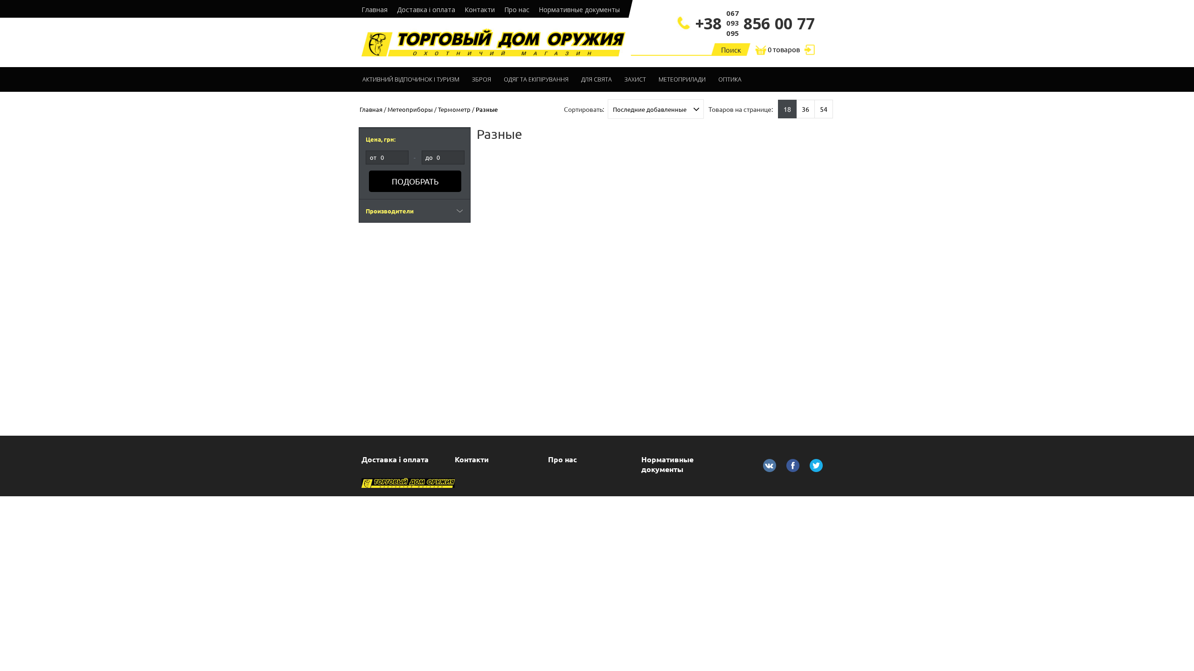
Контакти (480, 9)
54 (823, 109)
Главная (374, 9)
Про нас (516, 9)
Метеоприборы (410, 109)
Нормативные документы (579, 9)
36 (805, 109)
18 (787, 109)
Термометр (454, 109)
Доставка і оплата (426, 9)
